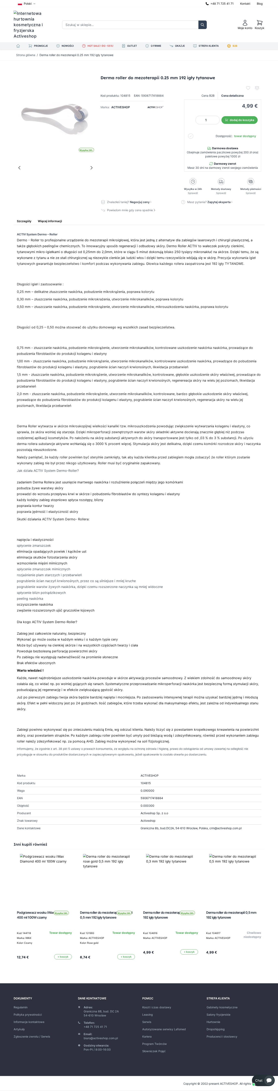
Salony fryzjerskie (218, 1014)
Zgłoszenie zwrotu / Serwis (32, 1036)
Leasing (147, 1014)
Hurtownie (213, 1022)
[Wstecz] (19, 167)
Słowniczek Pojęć (154, 1051)
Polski (28, 3)
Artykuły (19, 1029)
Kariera (147, 1036)
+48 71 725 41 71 (222, 3)
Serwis (146, 1022)
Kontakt (245, 3)
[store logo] (31, 25)
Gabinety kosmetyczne (222, 1007)
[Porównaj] (257, 88)
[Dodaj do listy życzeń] (248, 88)
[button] (263, 1080)
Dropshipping (216, 1029)
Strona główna (25, 55)
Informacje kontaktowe (29, 1022)
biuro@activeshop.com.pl (101, 1038)
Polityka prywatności (28, 1014)
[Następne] (91, 167)
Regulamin (20, 1007)
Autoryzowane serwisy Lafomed (164, 1029)
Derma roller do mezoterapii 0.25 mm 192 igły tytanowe (76, 55)
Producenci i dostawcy (222, 1036)
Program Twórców (154, 1044)
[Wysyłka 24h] (44, 878)
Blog (260, 3)
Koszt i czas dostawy (156, 1007)
